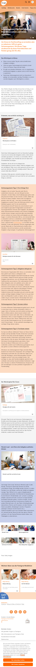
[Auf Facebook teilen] (11, 611)
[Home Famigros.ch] (4, 3)
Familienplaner (18, 222)
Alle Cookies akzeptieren (18, 664)
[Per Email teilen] (24, 611)
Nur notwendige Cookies (18, 660)
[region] (18, 654)
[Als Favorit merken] (32, 148)
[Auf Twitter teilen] (15, 611)
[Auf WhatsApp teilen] (20, 611)
